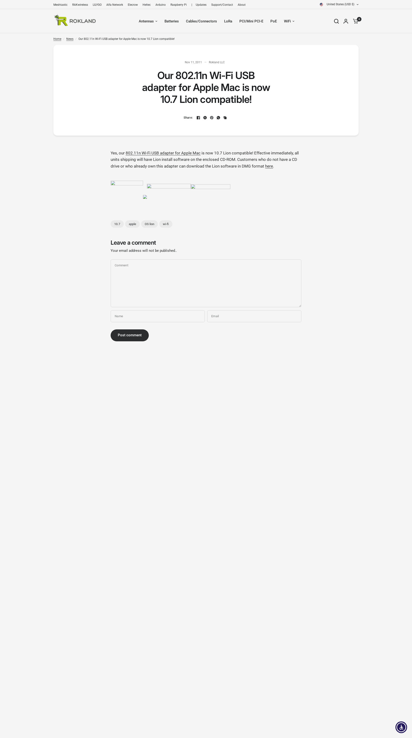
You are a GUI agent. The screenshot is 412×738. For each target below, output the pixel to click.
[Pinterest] (212, 118)
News (69, 39)
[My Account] (345, 21)
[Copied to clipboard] (225, 118)
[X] (205, 118)
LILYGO (97, 4)
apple (132, 224)
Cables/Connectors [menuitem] (201, 21)
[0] (354, 21)
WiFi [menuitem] (287, 21)
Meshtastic (60, 4)
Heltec (147, 4)
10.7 (117, 224)
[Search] (336, 21)
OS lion (149, 224)
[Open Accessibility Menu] (401, 727)
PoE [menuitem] (273, 21)
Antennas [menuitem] (146, 21)
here (269, 166)
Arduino (160, 4)
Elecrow (133, 4)
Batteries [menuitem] (172, 21)
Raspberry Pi (178, 4)
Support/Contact (222, 4)
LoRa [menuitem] (228, 21)
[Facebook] (198, 118)
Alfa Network (114, 4)
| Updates (198, 4)
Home (57, 39)
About (242, 4)
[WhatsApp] (218, 118)
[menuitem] (61, 5)
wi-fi (166, 224)
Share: (188, 117)
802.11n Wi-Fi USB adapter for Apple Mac (163, 153)
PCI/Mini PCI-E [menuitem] (251, 21)
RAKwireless (80, 4)
